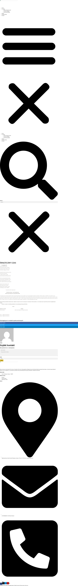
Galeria (3, 13)
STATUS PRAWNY (6, 11)
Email (1, 357)
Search (1, 200)
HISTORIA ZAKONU (7, 12)
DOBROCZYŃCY (4, 14)
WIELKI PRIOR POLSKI (7, 10)
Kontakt (3, 15)
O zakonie (3, 134)
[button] (29, 74)
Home (3, 133)
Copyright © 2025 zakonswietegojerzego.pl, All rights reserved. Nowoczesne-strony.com (14, 585)
